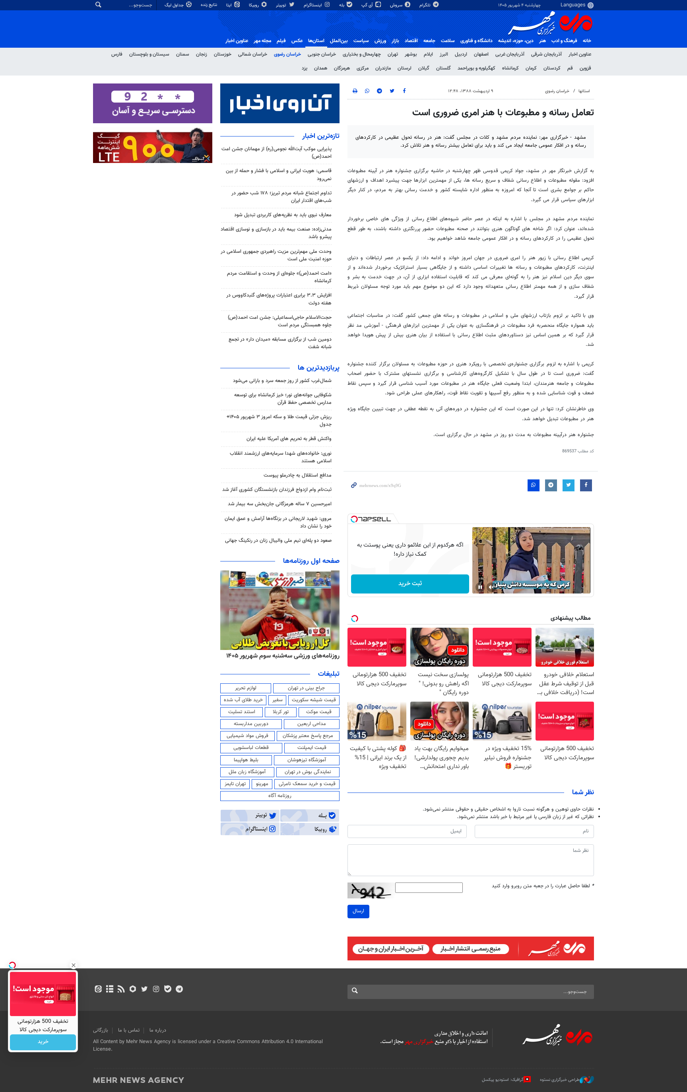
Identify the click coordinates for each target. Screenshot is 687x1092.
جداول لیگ (175, 5)
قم (570, 68)
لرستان (404, 68)
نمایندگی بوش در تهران (308, 772)
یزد (304, 68)
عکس (297, 41)
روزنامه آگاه (279, 796)
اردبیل (461, 54)
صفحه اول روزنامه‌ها (311, 561)
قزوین (585, 68)
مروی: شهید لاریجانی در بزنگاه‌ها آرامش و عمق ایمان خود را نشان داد (278, 522)
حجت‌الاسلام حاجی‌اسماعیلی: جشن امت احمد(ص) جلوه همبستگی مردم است (280, 321)
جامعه (429, 41)
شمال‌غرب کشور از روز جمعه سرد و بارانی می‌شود (282, 381)
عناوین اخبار (580, 54)
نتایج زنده (209, 5)
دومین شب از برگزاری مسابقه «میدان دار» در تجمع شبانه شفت (280, 343)
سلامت (448, 41)
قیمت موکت (319, 712)
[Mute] (491, 587)
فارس (116, 54)
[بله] (168, 989)
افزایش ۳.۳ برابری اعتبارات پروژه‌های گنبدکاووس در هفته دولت (279, 299)
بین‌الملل (339, 41)
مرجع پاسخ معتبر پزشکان (308, 736)
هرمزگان (342, 68)
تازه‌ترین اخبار (321, 136)
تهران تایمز (235, 784)
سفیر (277, 700)
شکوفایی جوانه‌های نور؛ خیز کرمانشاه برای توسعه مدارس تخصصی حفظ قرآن (283, 399)
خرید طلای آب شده (243, 700)
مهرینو (262, 784)
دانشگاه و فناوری (476, 41)
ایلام (428, 54)
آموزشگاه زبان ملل (247, 772)
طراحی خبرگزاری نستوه (560, 1079)
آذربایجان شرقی (546, 54)
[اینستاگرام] (156, 989)
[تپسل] (354, 519)
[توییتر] (144, 989)
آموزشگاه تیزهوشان (306, 760)
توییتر (281, 5)
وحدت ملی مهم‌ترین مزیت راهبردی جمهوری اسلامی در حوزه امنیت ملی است (276, 255)
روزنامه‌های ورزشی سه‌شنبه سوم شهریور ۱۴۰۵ (283, 656)
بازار (395, 41)
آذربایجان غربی (509, 54)
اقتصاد (411, 41)
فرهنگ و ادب (564, 41)
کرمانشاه (510, 68)
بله (342, 5)
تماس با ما (129, 1030)
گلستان (443, 68)
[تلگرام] (179, 989)
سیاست (361, 41)
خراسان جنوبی (322, 54)
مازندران (383, 68)
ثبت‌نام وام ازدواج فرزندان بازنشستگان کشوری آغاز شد (277, 490)
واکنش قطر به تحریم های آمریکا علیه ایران (289, 439)
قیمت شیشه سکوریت (314, 700)
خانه (587, 41)
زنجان (201, 54)
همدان (320, 68)
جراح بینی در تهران (306, 688)
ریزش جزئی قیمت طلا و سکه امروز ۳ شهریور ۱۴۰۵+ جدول (279, 421)
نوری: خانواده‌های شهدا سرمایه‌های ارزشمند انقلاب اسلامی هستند (281, 457)
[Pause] (480, 587)
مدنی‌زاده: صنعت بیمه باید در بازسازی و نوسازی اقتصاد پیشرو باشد (276, 233)
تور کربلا (281, 712)
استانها (584, 91)
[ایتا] (98, 989)
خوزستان (222, 54)
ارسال (358, 911)
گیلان (423, 68)
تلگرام (425, 5)
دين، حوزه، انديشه (516, 41)
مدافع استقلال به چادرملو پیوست (298, 475)
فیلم (281, 41)
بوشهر (411, 54)
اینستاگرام (313, 5)
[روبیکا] (133, 989)
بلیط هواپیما (246, 760)
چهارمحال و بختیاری (362, 54)
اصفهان (481, 54)
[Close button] (74, 965)
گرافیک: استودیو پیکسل (503, 1079)
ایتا (229, 5)
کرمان (531, 68)
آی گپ (367, 5)
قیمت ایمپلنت (311, 748)
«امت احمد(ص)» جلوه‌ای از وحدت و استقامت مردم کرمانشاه (279, 277)
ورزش (380, 41)
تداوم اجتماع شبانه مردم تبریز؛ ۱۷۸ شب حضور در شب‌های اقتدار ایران (281, 197)
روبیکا (254, 5)
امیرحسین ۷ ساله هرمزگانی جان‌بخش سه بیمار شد (280, 504)
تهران (393, 54)
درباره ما (157, 1030)
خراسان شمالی (252, 54)
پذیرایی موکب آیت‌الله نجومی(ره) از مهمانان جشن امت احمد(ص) (276, 153)
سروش (397, 5)
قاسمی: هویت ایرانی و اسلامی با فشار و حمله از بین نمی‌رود (279, 174)
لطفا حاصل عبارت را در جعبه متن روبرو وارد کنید (543, 886)
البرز (444, 54)
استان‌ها (316, 41)
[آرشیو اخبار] (109, 989)
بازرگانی (100, 1030)
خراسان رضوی (287, 54)
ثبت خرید (410, 584)
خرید (43, 1042)
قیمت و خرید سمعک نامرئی (307, 784)
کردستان (552, 68)
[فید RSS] (121, 989)
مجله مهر (262, 41)
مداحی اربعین (311, 724)
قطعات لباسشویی (251, 748)
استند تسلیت (241, 712)
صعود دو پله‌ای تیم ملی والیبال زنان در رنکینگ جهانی (278, 541)
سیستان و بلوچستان (149, 54)
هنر (542, 41)
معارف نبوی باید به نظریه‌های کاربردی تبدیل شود (283, 215)
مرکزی (363, 68)
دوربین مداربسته (251, 724)
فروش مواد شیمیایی (247, 736)
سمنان (182, 54)
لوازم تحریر (245, 688)
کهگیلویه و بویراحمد (476, 68)
